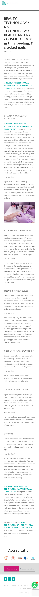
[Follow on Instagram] (9, 579)
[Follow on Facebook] (5, 579)
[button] (35, 585)
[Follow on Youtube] (13, 579)
